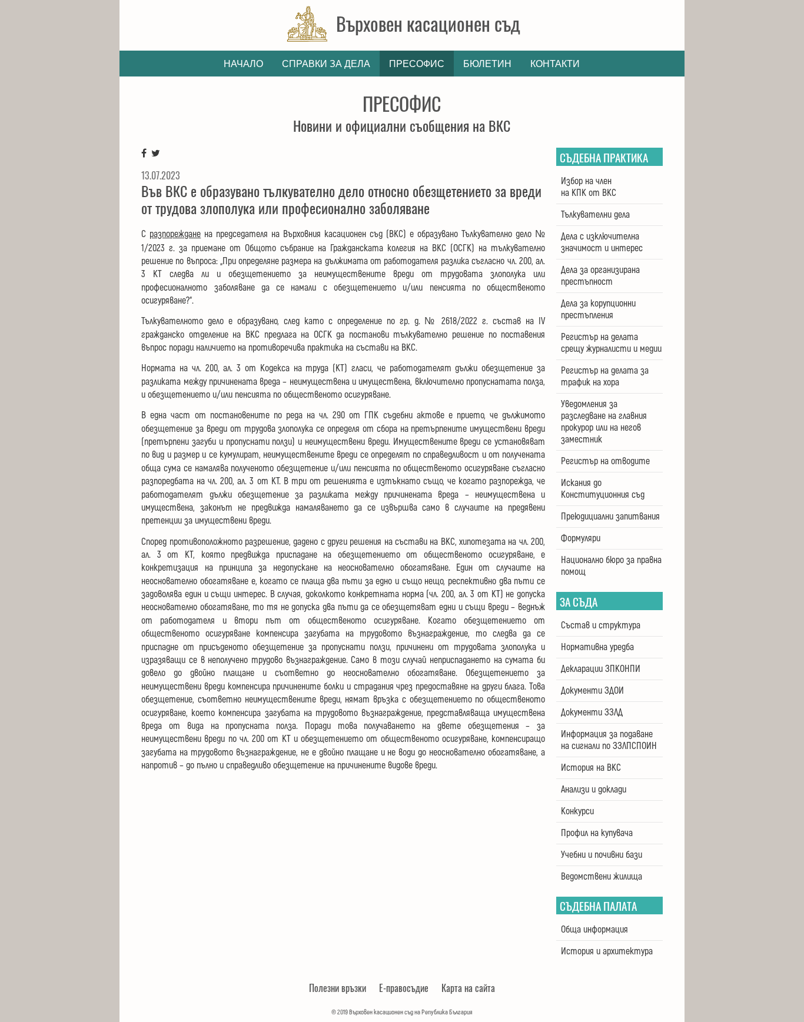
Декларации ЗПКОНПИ (600, 669)
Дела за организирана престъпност (600, 276)
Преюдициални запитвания (610, 516)
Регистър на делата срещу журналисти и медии (611, 343)
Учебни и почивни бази (601, 855)
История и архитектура (607, 951)
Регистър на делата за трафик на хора (605, 376)
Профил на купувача (597, 833)
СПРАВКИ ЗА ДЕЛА (326, 64)
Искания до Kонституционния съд (602, 489)
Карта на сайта (468, 988)
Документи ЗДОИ (592, 691)
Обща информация (594, 930)
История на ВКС (591, 768)
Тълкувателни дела (595, 215)
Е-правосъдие (403, 988)
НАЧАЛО (243, 64)
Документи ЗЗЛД (592, 712)
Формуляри (580, 538)
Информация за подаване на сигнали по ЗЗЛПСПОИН (609, 740)
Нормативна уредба (597, 647)
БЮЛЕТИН (487, 64)
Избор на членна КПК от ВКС (588, 187)
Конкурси (577, 811)
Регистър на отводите (605, 461)
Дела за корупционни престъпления (598, 309)
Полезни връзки (337, 988)
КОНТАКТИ (555, 64)
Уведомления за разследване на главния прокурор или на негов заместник (604, 421)
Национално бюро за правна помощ (611, 566)
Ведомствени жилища (601, 877)
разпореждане (175, 234)
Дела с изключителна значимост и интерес (602, 242)
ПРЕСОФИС (416, 64)
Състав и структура (600, 625)
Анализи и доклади (593, 789)
